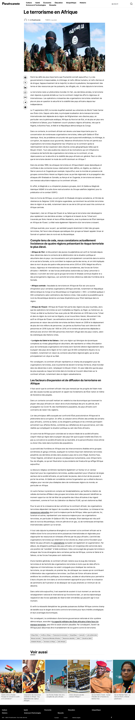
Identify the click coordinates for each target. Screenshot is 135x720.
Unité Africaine (62, 641)
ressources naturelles (39, 512)
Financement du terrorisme (60, 635)
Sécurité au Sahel (87, 638)
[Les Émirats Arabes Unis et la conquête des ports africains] (56, 676)
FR (115, 4)
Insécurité (82, 635)
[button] (125, 3)
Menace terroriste (36, 638)
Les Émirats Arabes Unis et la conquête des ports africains (55, 696)
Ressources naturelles (69, 638)
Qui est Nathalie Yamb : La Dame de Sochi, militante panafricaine (122, 697)
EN (112, 4)
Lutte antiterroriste (92, 635)
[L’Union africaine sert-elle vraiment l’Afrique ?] (79, 676)
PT (117, 4)
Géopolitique (73, 635)
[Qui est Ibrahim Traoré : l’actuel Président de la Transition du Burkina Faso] (101, 676)
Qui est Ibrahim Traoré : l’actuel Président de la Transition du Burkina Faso (101, 697)
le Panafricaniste (35, 20)
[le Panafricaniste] (26, 21)
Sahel (78, 638)
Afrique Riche (34, 635)
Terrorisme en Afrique (49, 641)
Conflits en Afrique (46, 635)
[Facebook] (111, 717)
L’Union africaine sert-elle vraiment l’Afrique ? (76, 696)
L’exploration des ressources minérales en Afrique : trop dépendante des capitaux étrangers (32, 698)
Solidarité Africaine (36, 641)
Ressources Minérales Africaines (51, 638)
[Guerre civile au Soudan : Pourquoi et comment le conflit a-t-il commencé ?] (11, 676)
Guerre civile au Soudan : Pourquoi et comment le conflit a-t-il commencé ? (10, 697)
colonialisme (58, 543)
